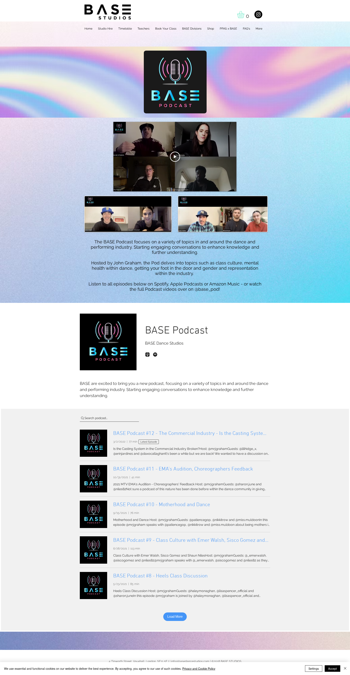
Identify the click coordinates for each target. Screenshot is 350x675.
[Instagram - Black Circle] (258, 14)
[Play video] (175, 157)
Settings (313, 668)
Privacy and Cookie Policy (198, 668)
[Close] (345, 668)
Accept (332, 668)
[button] (245, 14)
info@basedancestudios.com (190, 661)
